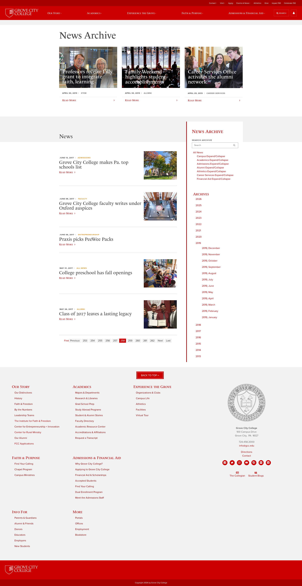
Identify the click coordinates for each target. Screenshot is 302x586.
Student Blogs (256, 475)
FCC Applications (24, 443)
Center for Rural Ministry (27, 432)
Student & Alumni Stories (89, 415)
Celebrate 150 (290, 3)
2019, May (207, 292)
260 (138, 340)
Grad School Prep (84, 404)
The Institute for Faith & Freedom (32, 421)
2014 (198, 350)
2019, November (211, 254)
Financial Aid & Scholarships (90, 475)
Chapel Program (23, 469)
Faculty (82, 199)
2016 (198, 337)
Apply (230, 3)
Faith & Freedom (23, 404)
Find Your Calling (23, 463)
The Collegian (237, 475)
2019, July (207, 279)
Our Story (21, 387)
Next (160, 340)
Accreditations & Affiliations (90, 432)
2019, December (211, 248)
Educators (19, 534)
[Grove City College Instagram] (239, 462)
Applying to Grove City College (92, 469)
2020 (199, 236)
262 (152, 340)
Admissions (84, 158)
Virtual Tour (142, 415)
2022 (198, 224)
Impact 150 (276, 3)
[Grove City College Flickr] (261, 462)
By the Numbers (23, 409)
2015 (198, 343)
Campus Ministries (24, 475)
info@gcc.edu (246, 445)
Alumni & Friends (23, 523)
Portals (79, 517)
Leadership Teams (24, 415)
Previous (75, 340)
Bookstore (80, 534)
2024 (198, 211)
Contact (246, 455)
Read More (66, 172)
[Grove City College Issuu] (253, 462)
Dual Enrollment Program (89, 492)
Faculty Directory (84, 421)
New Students (22, 546)
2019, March (208, 304)
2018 (198, 324)
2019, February (210, 311)
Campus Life (143, 398)
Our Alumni (20, 438)
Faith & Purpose (26, 458)
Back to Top (149, 375)
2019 (198, 243)
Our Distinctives (23, 392)
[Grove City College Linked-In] (268, 462)
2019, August (209, 273)
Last (168, 340)
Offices (79, 523)
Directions (246, 452)
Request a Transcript (86, 438)
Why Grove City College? (89, 463)
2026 (198, 199)
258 (122, 340)
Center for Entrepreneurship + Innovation (36, 426)
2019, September (211, 267)
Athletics (257, 3)
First (66, 340)
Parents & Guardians (25, 517)
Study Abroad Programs (88, 409)
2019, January (209, 317)
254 (92, 340)
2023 (198, 218)
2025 (198, 205)
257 (115, 340)
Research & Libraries (86, 398)
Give (266, 3)
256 (108, 340)
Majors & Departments (87, 392)
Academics (82, 387)
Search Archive (202, 140)
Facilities (141, 409)
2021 (198, 230)
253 (85, 340)
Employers (20, 540)
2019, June (208, 285)
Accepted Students (85, 480)
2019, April (208, 298)
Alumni (81, 309)
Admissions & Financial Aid (97, 458)
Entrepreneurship (88, 235)
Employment (82, 529)
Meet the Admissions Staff (89, 497)
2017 (198, 331)
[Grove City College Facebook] (224, 462)
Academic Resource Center (90, 426)
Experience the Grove (152, 387)
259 (130, 340)
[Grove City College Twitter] (232, 462)
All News (82, 268)
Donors (18, 529)
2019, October (209, 260)
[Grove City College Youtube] (246, 462)
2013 (198, 356)
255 (100, 340)
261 (145, 340)
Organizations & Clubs (148, 392)
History (18, 398)
